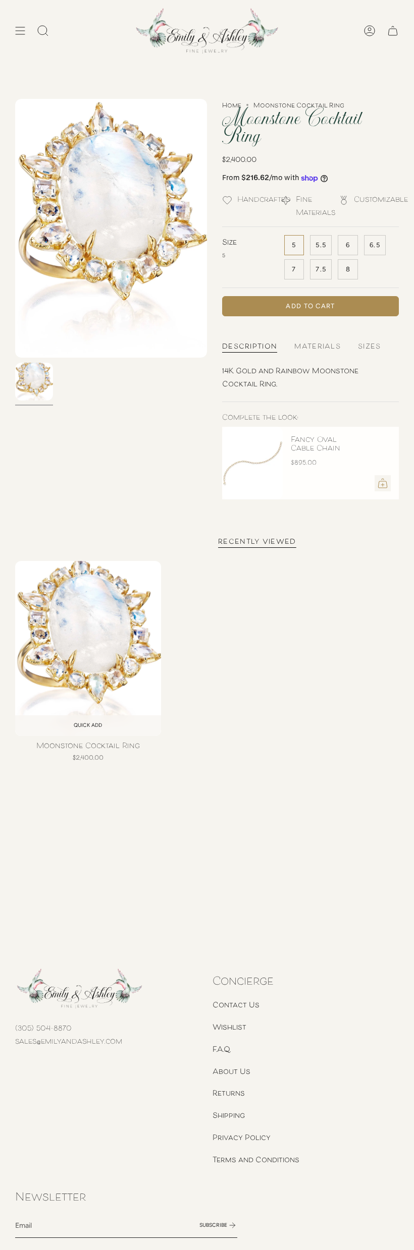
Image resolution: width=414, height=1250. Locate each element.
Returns (229, 1092)
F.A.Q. (222, 1048)
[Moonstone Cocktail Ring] (88, 648)
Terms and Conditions (256, 1159)
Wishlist (229, 1026)
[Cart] (392, 30)
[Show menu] (20, 30)
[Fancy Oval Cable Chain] (252, 463)
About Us (231, 1070)
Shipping (229, 1114)
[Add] (383, 483)
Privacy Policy (242, 1137)
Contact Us (236, 1004)
